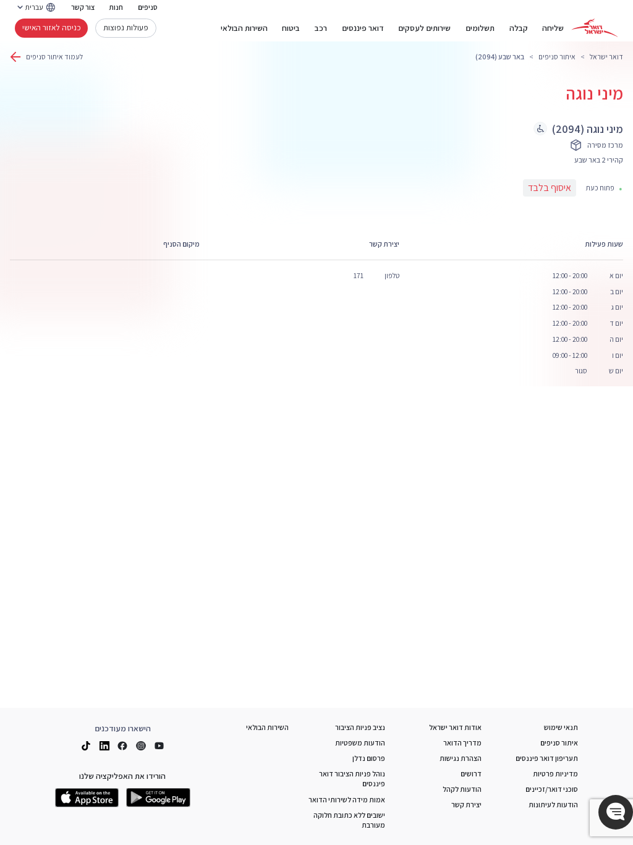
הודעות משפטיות (360, 742)
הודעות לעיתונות (553, 804)
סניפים (148, 7)
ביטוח (291, 28)
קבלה (518, 28)
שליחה (553, 28)
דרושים (471, 773)
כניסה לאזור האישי (51, 27)
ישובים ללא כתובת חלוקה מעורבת (349, 820)
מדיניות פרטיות (555, 773)
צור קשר (83, 7)
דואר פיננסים (363, 28)
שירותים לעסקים (424, 28)
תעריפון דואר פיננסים (547, 758)
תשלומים (480, 28)
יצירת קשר (466, 804)
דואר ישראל (606, 56)
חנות (116, 7)
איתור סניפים (557, 56)
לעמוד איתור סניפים (54, 56)
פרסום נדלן (368, 758)
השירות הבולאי (244, 28)
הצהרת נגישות (461, 758)
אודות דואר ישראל (455, 727)
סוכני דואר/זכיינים (551, 789)
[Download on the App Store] (87, 797)
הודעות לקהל (462, 789)
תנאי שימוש (561, 727)
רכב (321, 28)
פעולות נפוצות (125, 27)
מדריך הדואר (462, 742)
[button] (615, 812)
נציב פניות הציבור (360, 727)
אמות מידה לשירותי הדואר (346, 799)
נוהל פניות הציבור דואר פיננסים (352, 778)
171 (358, 275)
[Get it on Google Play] (158, 797)
